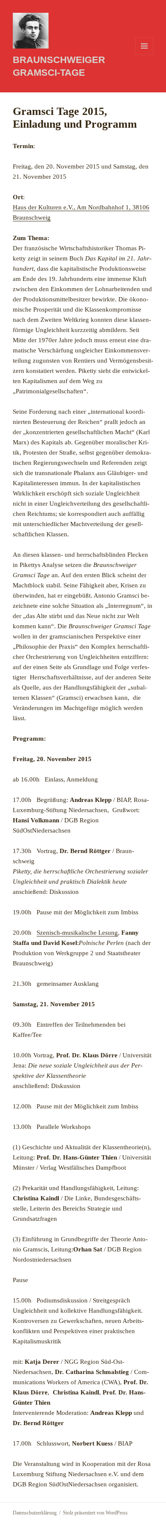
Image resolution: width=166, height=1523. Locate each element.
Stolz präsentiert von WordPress (95, 1513)
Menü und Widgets (144, 54)
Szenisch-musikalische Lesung (77, 932)
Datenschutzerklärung (35, 1513)
